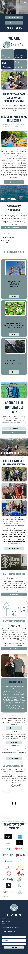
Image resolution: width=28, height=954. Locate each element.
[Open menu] (25, 3)
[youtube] (16, 28)
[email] (20, 28)
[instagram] (11, 28)
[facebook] (7, 28)
